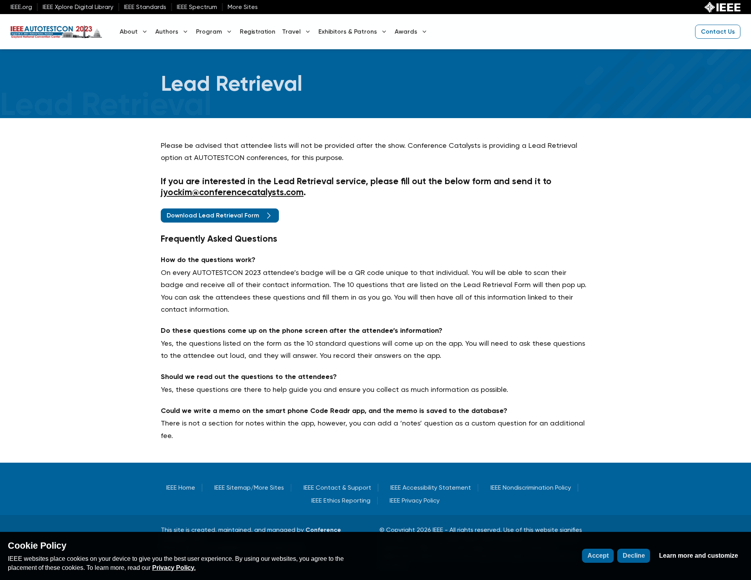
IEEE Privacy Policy (415, 500)
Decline (634, 555)
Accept (598, 555)
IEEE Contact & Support (337, 487)
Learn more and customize (698, 555)
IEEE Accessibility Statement (430, 487)
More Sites (243, 7)
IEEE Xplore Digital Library (78, 7)
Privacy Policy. (174, 567)
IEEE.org (21, 7)
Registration (257, 31)
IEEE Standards (145, 7)
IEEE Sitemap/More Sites (249, 487)
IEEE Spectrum (197, 7)
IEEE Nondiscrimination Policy (530, 487)
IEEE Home (180, 487)
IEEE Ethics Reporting (340, 500)
